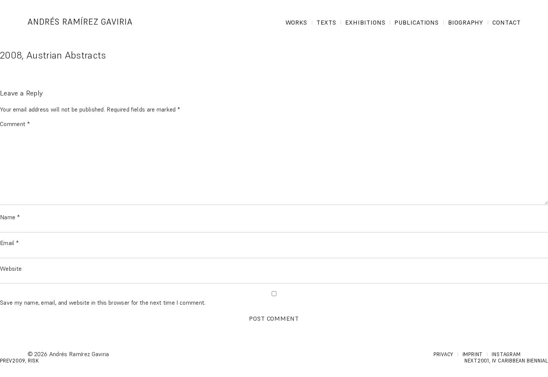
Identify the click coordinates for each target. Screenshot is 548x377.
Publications (416, 22)
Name (10, 217)
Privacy (443, 354)
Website (11, 268)
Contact (506, 22)
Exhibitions (365, 22)
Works (297, 22)
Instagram (506, 354)
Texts (326, 22)
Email (9, 242)
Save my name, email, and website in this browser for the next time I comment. (103, 302)
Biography (466, 22)
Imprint (473, 354)
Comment (15, 124)
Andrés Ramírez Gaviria (80, 22)
